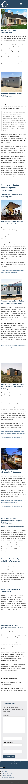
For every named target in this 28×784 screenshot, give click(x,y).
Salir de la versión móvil (14, 782)
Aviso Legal (4, 771)
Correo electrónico (8, 742)
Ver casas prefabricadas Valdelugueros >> (11, 437)
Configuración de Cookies (8, 777)
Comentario (6, 715)
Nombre (5, 736)
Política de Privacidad (7, 773)
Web (4, 749)
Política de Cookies (6, 775)
